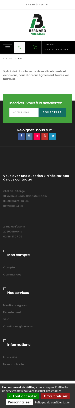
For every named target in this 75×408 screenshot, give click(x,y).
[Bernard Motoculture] (37, 24)
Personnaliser (19, 402)
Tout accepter (24, 396)
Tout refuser (57, 396)
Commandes (12, 275)
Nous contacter (14, 364)
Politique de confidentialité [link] (52, 402)
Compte (9, 267)
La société (10, 357)
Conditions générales (18, 326)
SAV (6, 319)
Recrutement (12, 312)
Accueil (7, 58)
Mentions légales (15, 305)
